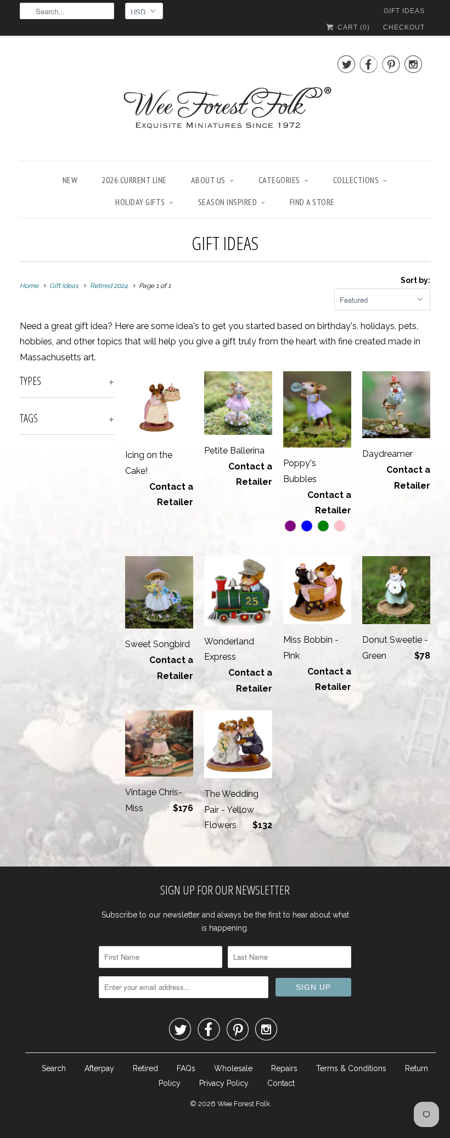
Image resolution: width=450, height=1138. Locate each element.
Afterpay (99, 1068)
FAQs (186, 1068)
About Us (208, 179)
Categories (279, 179)
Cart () (352, 27)
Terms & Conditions (351, 1068)
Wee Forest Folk (243, 1104)
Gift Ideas (404, 11)
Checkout (404, 27)
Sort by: (415, 280)
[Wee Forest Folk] (225, 101)
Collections (356, 179)
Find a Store (312, 201)
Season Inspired (227, 201)
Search (54, 1068)
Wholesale (233, 1068)
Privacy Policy (224, 1083)
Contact (281, 1083)
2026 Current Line (134, 179)
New (70, 179)
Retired (145, 1068)
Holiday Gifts (140, 201)
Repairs (284, 1068)
